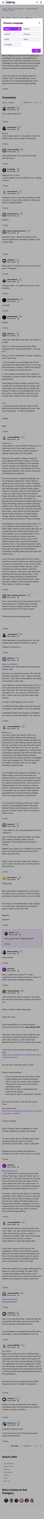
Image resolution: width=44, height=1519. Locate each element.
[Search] (37, 2)
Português (8, 44)
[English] (10, 2)
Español (26, 29)
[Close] (39, 23)
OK (36, 50)
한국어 (26, 39)
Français (27, 34)
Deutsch (7, 34)
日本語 (6, 39)
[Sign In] (41, 2)
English (6, 29)
